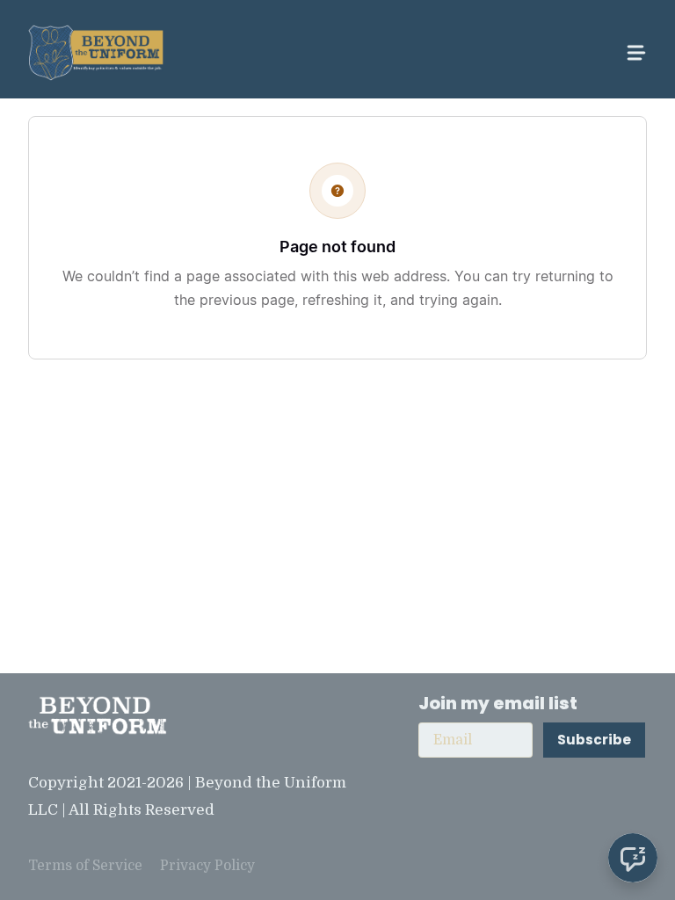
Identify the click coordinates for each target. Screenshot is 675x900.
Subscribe (594, 739)
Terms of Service (85, 866)
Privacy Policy (207, 866)
